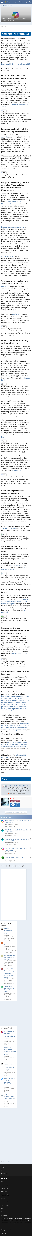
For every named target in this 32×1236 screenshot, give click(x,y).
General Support (8, 940)
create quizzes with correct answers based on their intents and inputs (14, 601)
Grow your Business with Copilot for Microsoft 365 (15, 63)
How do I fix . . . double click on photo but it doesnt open (9, 931)
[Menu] (2, 2)
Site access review (7, 256)
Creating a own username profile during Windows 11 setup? (10, 989)
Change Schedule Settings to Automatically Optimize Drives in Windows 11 (9, 1035)
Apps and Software (8, 983)
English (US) (5, 1173)
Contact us (3, 1198)
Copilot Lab (5, 287)
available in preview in (20, 653)
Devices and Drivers (9, 965)
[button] (16, 1170)
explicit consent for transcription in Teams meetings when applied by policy (16, 702)
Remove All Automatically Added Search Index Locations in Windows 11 (10, 1051)
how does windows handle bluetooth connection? (9, 957)
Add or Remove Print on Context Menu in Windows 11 (9, 1097)
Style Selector (5, 1167)
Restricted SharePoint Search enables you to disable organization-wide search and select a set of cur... (14, 744)
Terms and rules (5, 1202)
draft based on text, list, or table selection (15, 724)
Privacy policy (4, 1205)
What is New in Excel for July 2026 (15, 857)
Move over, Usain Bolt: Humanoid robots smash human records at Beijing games (9, 972)
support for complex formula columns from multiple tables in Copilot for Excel (15, 728)
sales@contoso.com (8, 528)
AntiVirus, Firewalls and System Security (10, 951)
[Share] (30, 27)
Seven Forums (4, 1185)
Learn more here (16, 565)
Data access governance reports (12, 227)
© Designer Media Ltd (6, 1230)
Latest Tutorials (8, 1028)
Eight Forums (4, 1188)
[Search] (30, 2)
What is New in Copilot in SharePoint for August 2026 (17, 840)
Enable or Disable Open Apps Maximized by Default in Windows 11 (9, 1082)
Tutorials (6, 1044)
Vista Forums (4, 1182)
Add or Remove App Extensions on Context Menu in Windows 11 (9, 1066)
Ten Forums (4, 1191)
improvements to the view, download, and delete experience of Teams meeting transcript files (15, 698)
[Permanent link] (27, 78)
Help (2, 1208)
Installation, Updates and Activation (9, 998)
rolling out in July (18, 471)
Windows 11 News (13, 824)
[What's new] (26, 2)
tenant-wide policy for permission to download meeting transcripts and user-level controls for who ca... (14, 708)
